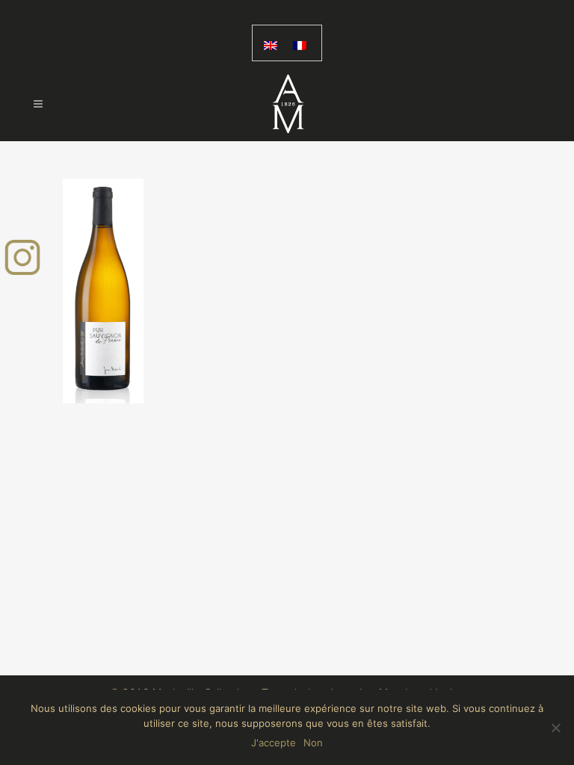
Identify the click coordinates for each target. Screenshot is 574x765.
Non (313, 743)
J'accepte (273, 743)
